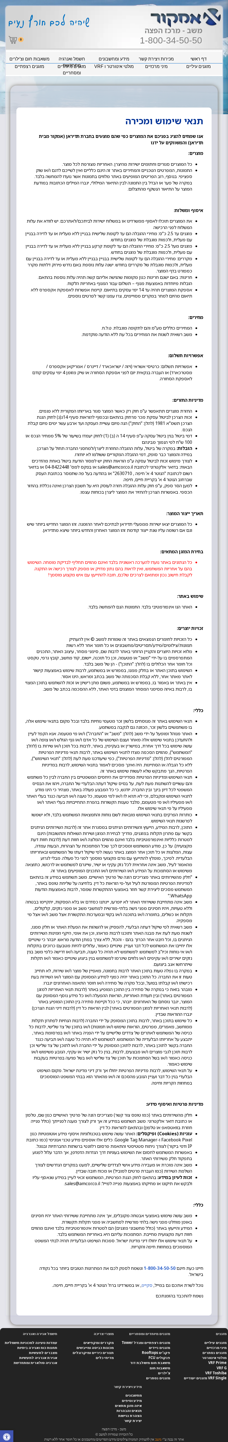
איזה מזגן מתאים (128, 1405)
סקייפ (147, 1285)
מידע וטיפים (132, 1400)
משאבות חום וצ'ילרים (29, 59)
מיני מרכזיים (156, 66)
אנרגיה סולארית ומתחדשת (35, 1362)
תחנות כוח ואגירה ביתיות (37, 1347)
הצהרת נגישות (130, 1415)
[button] (6, 1437)
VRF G (222, 1367)
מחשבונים (133, 1395)
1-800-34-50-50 (171, 40)
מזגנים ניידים (159, 1347)
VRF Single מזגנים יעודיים (205, 1377)
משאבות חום (160, 1367)
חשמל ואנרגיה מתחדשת (72, 60)
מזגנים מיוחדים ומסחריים (72, 67)
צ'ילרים (164, 1372)
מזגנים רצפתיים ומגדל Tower (146, 1342)
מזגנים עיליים (198, 66)
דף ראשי (198, 59)
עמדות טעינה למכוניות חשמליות (31, 1342)
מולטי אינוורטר (214, 1357)
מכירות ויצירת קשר (156, 59)
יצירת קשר (133, 1420)
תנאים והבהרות (129, 1410)
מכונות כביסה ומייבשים (95, 1347)
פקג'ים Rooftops (156, 1352)
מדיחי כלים (105, 1357)
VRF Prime (217, 1362)
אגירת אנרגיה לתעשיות (38, 1357)
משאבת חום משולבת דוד (150, 1362)
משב (158, 1439)
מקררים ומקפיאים (98, 1342)
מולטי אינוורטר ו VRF (114, 66)
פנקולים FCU (159, 1357)
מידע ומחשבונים (114, 59)
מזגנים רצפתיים (29, 66)
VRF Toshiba (216, 1372)
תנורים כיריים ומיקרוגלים (93, 1352)
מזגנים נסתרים (214, 1352)
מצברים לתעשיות (43, 1352)
